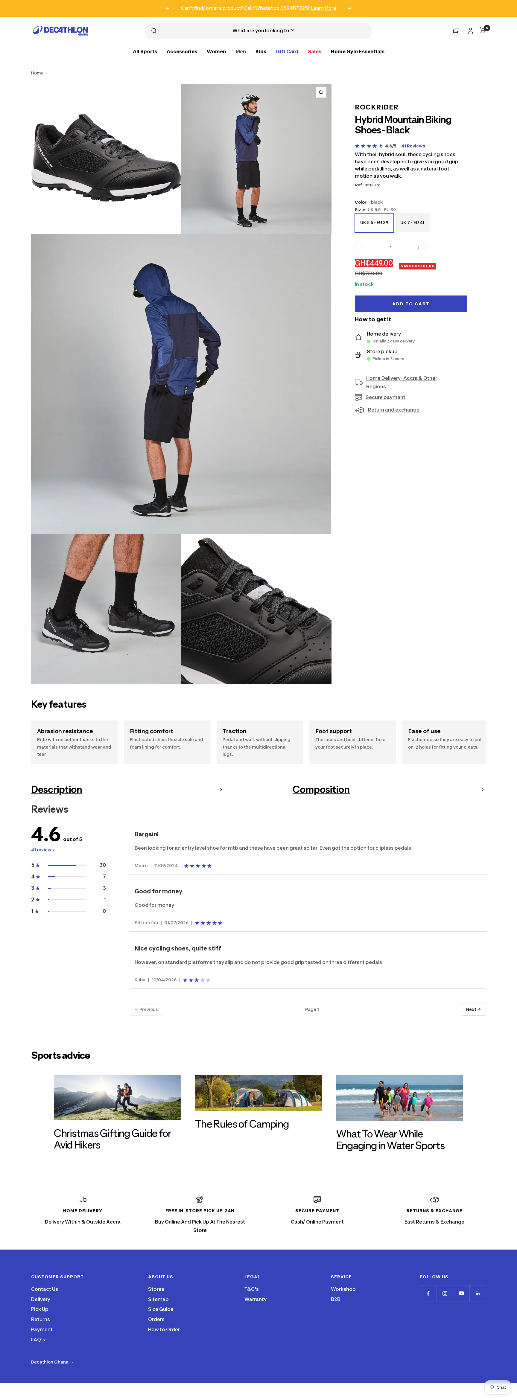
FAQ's (38, 1340)
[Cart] (483, 30)
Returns (40, 1319)
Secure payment (385, 397)
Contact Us (44, 1289)
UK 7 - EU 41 (412, 226)
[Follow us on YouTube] (461, 1293)
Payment (42, 1329)
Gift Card (287, 51)
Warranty (255, 1299)
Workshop (343, 1289)
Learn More (323, 8)
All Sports (145, 51)
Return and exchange (393, 410)
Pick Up (39, 1309)
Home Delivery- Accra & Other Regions (401, 382)
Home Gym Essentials (357, 51)
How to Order (164, 1329)
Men (241, 51)
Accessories (182, 51)
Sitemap (158, 1299)
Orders (156, 1319)
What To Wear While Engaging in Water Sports (390, 1139)
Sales (314, 51)
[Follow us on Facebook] (428, 1293)
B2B (335, 1299)
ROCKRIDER (377, 107)
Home (37, 72)
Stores (156, 1289)
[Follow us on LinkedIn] (477, 1293)
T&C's (251, 1289)
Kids (261, 51)
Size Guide (161, 1309)
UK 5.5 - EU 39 (374, 226)
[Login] (469, 29)
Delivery (40, 1299)
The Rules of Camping (242, 1124)
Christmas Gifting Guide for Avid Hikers (112, 1139)
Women (216, 51)
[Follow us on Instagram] (445, 1293)
